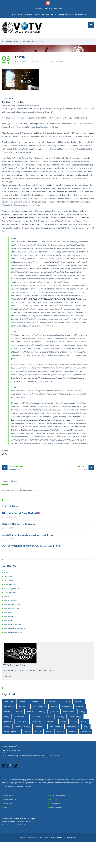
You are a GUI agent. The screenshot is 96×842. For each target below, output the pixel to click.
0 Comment (58, 61)
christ (22, 701)
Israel (6, 807)
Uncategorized (40, 61)
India (7, 711)
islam (19, 711)
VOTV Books (8, 803)
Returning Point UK (11, 588)
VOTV (6, 596)
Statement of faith (11, 799)
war (48, 731)
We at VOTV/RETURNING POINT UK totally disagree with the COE (31, 546)
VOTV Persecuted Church (14, 628)
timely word (73, 726)
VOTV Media (9, 620)
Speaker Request (56, 807)
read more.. (7, 676)
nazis (48, 716)
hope (79, 706)
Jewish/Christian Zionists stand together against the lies (27, 535)
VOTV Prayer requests (13, 632)
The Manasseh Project (62, 14)
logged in (16, 490)
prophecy (21, 721)
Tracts (45, 14)
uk (86, 726)
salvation (36, 721)
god (54, 706)
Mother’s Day (16, 468)
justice (54, 711)
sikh (63, 721)
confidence (36, 701)
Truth (82, 468)
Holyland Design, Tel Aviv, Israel (62, 837)
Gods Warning (55, 803)
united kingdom (11, 731)
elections (9, 706)
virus (38, 731)
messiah (36, 716)
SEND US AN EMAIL (55, 8)
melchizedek (20, 716)
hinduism (66, 706)
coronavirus (52, 701)
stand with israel (23, 726)
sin (74, 721)
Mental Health (9, 584)
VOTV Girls (8, 612)
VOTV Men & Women (12, 624)
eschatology (39, 706)
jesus (42, 711)
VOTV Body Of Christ (12, 604)
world (60, 731)
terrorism (40, 726)
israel (30, 711)
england (23, 706)
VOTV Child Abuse (11, 608)
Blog (6, 572)
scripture (51, 721)
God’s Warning (25, 14)
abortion (8, 701)
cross (67, 701)
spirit (7, 726)
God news (8, 576)
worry (72, 731)
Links (13, 14)
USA (27, 731)
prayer (7, 721)
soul (83, 721)
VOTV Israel (9, 616)
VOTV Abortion (10, 600)
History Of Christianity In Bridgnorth (18, 524)
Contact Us (80, 14)
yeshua (86, 731)
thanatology (56, 726)
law (82, 711)
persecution (75, 716)
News (37, 14)
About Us (53, 799)
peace (60, 716)
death (78, 701)
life (6, 716)
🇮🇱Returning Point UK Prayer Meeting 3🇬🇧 (21, 513)
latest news (9, 580)
